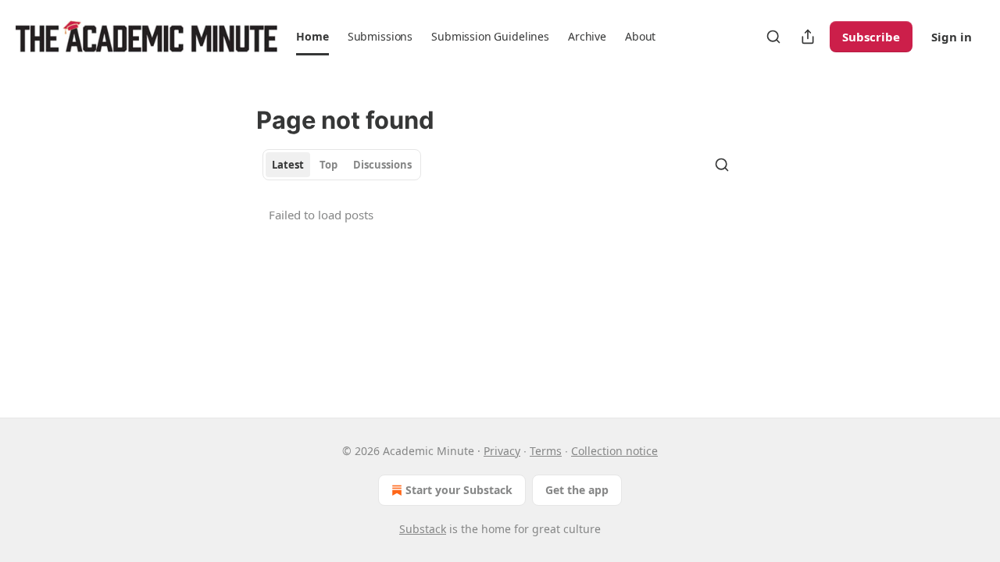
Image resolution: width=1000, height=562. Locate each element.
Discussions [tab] (382, 165)
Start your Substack (458, 489)
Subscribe (871, 36)
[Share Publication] (807, 36)
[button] (312, 36)
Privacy (502, 450)
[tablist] (341, 164)
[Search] (773, 36)
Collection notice (614, 450)
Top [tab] (329, 165)
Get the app (577, 489)
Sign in (951, 36)
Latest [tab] (288, 165)
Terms (546, 450)
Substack (422, 528)
